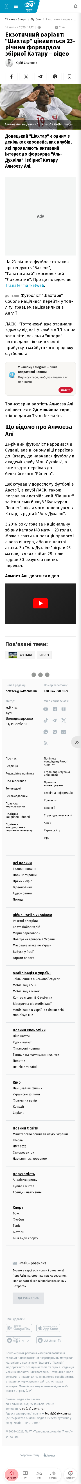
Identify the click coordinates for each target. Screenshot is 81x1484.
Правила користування (15, 805)
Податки (19, 1061)
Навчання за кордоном (30, 1159)
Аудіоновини (22, 893)
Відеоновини (22, 887)
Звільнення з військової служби (36, 979)
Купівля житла (23, 1186)
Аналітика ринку (25, 1180)
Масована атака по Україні (32, 945)
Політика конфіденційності (18, 816)
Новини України (25, 875)
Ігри (47, 837)
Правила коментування (53, 784)
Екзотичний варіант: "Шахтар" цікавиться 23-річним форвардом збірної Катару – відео (60, 19)
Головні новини (24, 869)
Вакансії (49, 808)
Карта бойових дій (26, 927)
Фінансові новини (26, 1048)
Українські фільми (26, 1094)
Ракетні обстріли (25, 921)
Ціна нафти (21, 1036)
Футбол (36, 19)
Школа (18, 1140)
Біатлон (18, 1232)
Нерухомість (24, 1174)
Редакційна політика (20, 773)
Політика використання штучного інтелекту (19, 827)
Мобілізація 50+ (24, 985)
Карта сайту (52, 830)
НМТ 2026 (20, 1146)
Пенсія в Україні (25, 1067)
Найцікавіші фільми (28, 1088)
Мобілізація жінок (26, 991)
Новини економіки (29, 1030)
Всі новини (22, 863)
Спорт (18, 1207)
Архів (47, 822)
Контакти (50, 800)
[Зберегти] (69, 76)
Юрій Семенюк (26, 63)
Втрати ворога (23, 958)
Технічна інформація (58, 793)
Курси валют (22, 1042)
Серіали (19, 1113)
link (46, 709)
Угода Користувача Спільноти (57, 774)
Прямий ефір (22, 881)
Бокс (16, 1213)
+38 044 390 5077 (56, 691)
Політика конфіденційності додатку (56, 761)
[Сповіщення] (75, 6)
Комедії (18, 1107)
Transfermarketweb (24, 285)
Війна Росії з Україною (32, 915)
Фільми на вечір (25, 1100)
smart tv (19, 1340)
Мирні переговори (26, 933)
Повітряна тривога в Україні (34, 939)
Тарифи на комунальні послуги (36, 1055)
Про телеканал (16, 781)
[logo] (29, 6)
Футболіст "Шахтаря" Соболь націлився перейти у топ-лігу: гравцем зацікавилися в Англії (39, 304)
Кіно (17, 1082)
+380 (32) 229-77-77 (31, 1408)
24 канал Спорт (16, 19)
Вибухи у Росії (23, 951)
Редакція (12, 766)
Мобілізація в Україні (32, 973)
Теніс (16, 1226)
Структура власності (58, 815)
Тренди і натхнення (27, 1192)
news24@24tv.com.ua (21, 691)
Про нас (11, 758)
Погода (18, 899)
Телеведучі (13, 788)
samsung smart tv (49, 1340)
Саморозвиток (23, 1152)
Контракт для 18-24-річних (32, 997)
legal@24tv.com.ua (58, 1413)
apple (49, 1328)
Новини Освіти (25, 1128)
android (19, 1328)
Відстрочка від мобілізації (32, 1004)
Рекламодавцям (16, 796)
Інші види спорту (25, 1238)
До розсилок (28, 1298)
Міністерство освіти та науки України (40, 1134)
